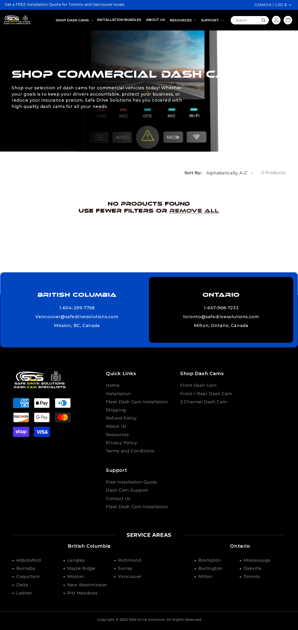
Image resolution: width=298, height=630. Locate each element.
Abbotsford (28, 560)
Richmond (129, 560)
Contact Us (118, 498)
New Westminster (87, 584)
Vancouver (130, 576)
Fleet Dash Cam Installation (137, 401)
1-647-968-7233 (221, 308)
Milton (205, 576)
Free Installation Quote (131, 482)
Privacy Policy (121, 442)
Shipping (116, 410)
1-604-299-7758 (77, 308)
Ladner (24, 593)
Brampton (209, 560)
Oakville (253, 568)
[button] (74, 20)
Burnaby (25, 568)
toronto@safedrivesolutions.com (221, 317)
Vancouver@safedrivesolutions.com (76, 317)
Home (112, 385)
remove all (194, 210)
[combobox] (250, 20)
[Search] (263, 20)
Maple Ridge (81, 568)
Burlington (210, 568)
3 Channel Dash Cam (203, 401)
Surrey (125, 568)
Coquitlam (28, 576)
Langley (76, 560)
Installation (118, 393)
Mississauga (257, 560)
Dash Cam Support (127, 490)
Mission (75, 576)
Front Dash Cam (198, 385)
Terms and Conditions (130, 450)
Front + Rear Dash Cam (206, 393)
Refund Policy (121, 418)
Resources (117, 434)
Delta (22, 584)
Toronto (252, 576)
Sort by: (193, 173)
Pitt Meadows (82, 593)
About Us (116, 426)
